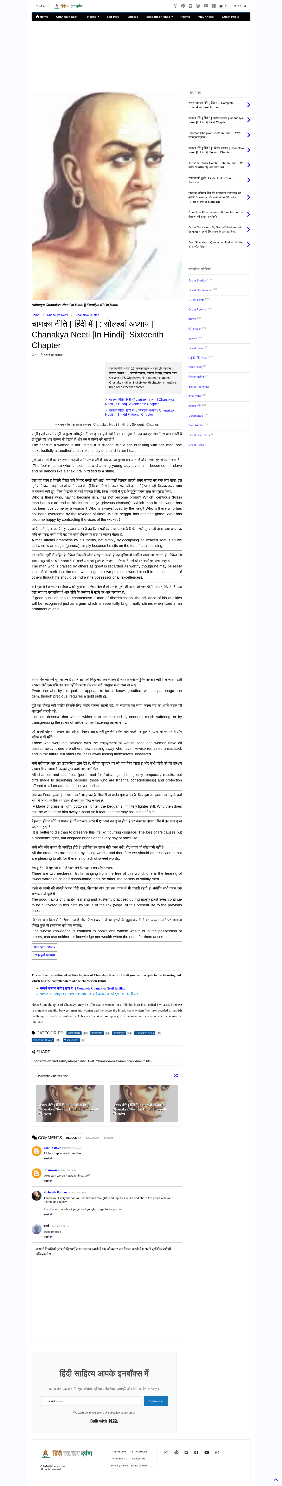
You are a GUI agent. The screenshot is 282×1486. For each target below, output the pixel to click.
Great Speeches (199, 435)
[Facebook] (214, 6)
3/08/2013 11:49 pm (71, 1148)
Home (43, 16)
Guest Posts (230, 16)
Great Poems (197, 309)
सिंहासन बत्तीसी (196, 377)
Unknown (50, 1170)
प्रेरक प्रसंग (194, 328)
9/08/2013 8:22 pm (77, 1193)
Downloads (195, 415)
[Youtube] (206, 6)
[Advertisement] (141, 56)
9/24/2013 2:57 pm (59, 1226)
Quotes (133, 16)
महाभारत (192, 338)
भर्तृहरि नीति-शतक (197, 357)
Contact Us (138, 1458)
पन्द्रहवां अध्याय (44, 947)
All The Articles (139, 1451)
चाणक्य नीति (194, 406)
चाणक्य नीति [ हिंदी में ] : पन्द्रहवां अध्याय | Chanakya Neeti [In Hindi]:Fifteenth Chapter (140, 1109)
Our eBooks (120, 1451)
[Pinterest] (183, 6)
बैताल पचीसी (194, 396)
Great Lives (196, 348)
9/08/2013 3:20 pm (67, 1170)
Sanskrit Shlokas (158, 16)
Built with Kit (104, 1421)
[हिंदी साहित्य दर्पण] (68, 7)
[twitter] (190, 6)
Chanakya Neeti (67, 16)
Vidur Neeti (206, 16)
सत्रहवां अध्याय (44, 955)
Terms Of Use (139, 1465)
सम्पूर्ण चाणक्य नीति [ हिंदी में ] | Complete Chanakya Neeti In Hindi (83, 988)
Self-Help (113, 16)
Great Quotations (199, 290)
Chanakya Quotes (87, 314)
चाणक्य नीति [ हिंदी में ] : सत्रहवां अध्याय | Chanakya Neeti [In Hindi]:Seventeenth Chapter (69, 1109)
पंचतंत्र (192, 319)
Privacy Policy (119, 1465)
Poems (185, 16)
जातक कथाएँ (194, 367)
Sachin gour (52, 1147)
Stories (91, 16)
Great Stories (197, 280)
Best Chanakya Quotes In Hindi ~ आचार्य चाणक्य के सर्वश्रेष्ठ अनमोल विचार (89, 994)
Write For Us (119, 1458)
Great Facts (196, 444)
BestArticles (196, 425)
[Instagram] (198, 6)
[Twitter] (186, 1452)
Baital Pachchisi (198, 386)
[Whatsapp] (175, 6)
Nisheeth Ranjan (55, 1192)
